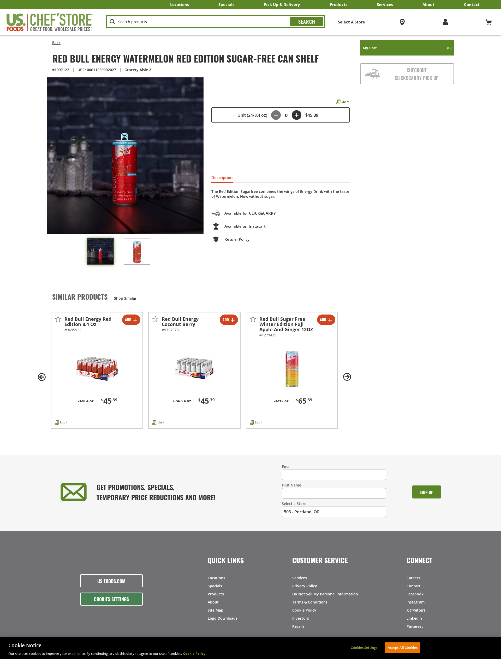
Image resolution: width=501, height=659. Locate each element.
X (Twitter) (416, 610)
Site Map (215, 610)
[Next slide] (347, 377)
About (428, 4)
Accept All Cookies (403, 647)
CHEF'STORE (50, 22)
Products (338, 4)
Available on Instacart (245, 226)
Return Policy (236, 239)
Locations (179, 4)
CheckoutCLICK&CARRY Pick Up (417, 74)
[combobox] (215, 21)
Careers (413, 577)
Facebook (415, 594)
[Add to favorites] (58, 319)
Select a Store (294, 503)
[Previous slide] (41, 377)
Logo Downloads (222, 618)
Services (385, 4)
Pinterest (415, 626)
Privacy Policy (304, 585)
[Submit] (306, 21)
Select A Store (351, 21)
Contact (472, 4)
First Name (291, 485)
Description (222, 177)
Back (56, 42)
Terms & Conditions (309, 602)
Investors (300, 618)
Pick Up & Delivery (282, 4)
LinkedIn (414, 618)
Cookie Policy (304, 610)
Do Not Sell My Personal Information (325, 594)
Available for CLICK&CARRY (250, 213)
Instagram (416, 602)
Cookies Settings (111, 599)
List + (345, 101)
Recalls (298, 626)
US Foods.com (111, 581)
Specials (226, 4)
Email (286, 466)
